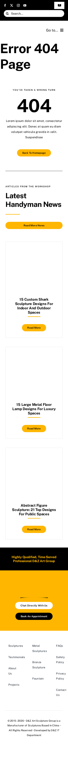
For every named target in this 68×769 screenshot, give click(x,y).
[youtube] (24, 5)
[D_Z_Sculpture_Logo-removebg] (34, 582)
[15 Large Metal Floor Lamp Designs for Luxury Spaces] (34, 356)
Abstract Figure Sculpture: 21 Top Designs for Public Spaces (34, 509)
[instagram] (18, 5)
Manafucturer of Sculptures (24, 725)
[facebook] (5, 5)
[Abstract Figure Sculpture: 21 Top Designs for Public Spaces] (34, 456)
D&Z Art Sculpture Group (41, 720)
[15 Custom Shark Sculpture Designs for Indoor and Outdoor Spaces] (34, 250)
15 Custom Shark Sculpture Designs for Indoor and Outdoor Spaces (34, 306)
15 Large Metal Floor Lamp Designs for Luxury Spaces (33, 408)
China (55, 725)
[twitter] (11, 5)
